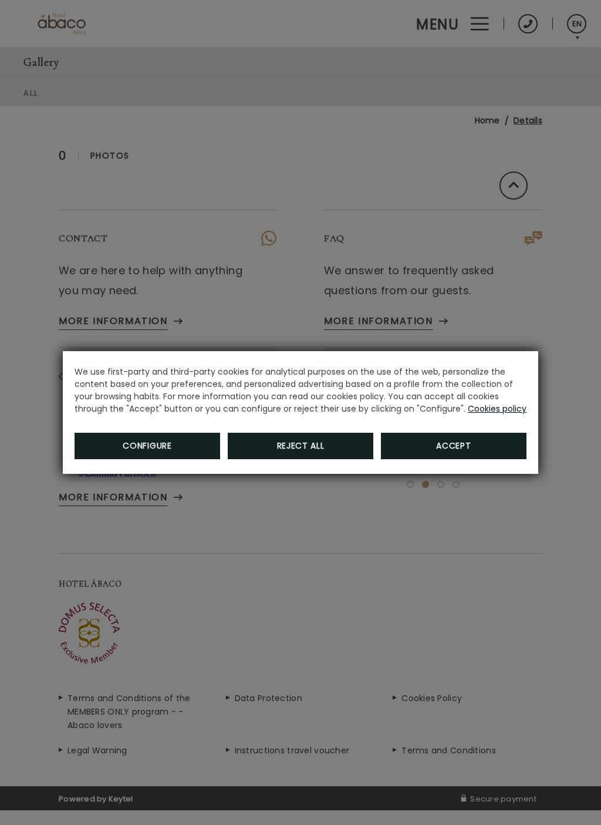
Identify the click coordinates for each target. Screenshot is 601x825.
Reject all (301, 446)
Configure (147, 446)
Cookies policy (497, 409)
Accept (453, 446)
